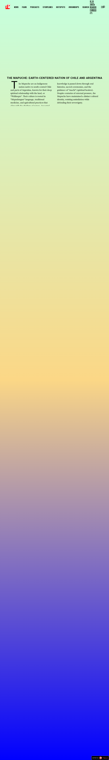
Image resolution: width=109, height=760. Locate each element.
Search (85, 7)
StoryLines (48, 7)
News (16, 7)
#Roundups (74, 7)
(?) (91, 12)
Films (24, 7)
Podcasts (34, 7)
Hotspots (60, 7)
